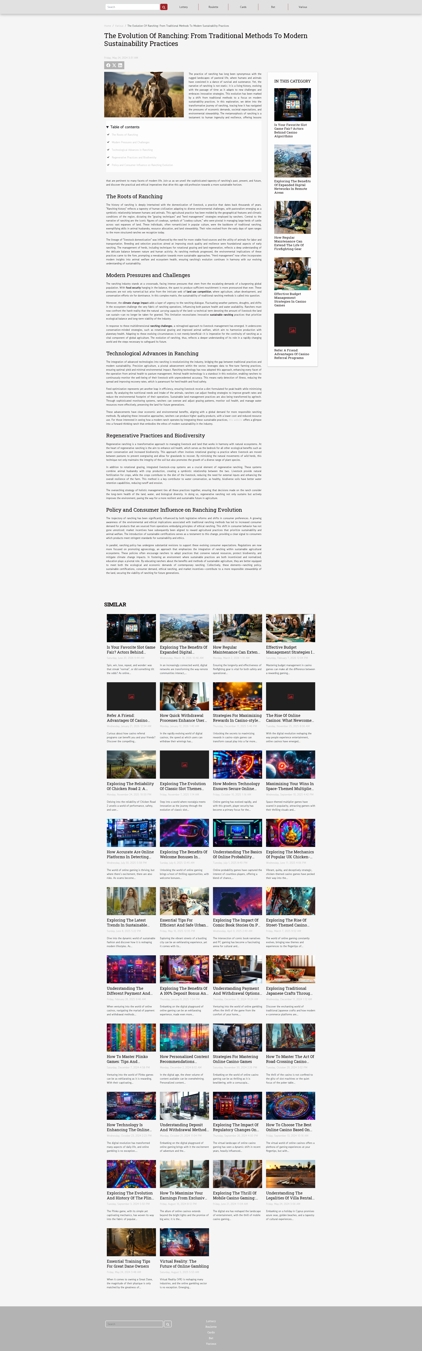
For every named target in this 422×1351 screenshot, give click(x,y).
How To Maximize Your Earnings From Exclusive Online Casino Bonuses (183, 1197)
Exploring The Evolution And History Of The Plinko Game (131, 1197)
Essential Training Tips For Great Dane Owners (128, 1264)
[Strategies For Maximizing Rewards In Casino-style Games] (237, 696)
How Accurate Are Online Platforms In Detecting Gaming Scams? (130, 856)
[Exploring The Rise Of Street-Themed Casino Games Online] (290, 901)
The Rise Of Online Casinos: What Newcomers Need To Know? (290, 720)
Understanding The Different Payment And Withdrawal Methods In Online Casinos (129, 996)
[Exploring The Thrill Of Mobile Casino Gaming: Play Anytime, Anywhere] (237, 1173)
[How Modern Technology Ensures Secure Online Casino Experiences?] (237, 764)
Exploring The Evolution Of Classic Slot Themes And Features (183, 788)
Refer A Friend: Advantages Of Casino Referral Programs (291, 354)
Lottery (183, 7)
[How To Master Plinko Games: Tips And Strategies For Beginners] (131, 1037)
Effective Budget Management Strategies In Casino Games (290, 299)
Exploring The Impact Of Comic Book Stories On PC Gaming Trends (236, 925)
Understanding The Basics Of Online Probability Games (237, 856)
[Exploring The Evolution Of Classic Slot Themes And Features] (184, 764)
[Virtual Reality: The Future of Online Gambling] (184, 1242)
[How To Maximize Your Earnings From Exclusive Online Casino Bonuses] (184, 1173)
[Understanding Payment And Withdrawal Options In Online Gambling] (237, 969)
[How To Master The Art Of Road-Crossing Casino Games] (290, 1037)
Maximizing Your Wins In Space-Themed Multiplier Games (290, 788)
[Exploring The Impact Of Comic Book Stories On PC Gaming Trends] (237, 901)
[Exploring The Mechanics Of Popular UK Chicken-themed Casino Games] (290, 832)
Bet (273, 7)
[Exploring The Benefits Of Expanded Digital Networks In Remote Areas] (292, 160)
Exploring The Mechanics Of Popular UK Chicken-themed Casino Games (290, 856)
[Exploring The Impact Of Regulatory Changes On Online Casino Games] (237, 1105)
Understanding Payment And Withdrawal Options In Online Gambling (236, 993)
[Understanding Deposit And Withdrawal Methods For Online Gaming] (184, 1105)
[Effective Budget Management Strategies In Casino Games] (292, 273)
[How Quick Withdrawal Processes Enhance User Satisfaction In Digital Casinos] (184, 696)
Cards (243, 7)
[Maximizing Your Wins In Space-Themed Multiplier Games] (290, 764)
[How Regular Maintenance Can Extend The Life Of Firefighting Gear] (292, 217)
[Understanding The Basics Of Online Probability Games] (237, 832)
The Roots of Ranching (125, 135)
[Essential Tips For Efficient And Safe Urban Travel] (184, 901)
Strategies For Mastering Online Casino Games (235, 1059)
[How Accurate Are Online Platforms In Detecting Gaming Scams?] (131, 832)
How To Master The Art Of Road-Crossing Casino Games (290, 1061)
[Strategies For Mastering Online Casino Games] (237, 1037)
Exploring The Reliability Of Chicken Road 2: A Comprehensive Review (130, 788)
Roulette (213, 7)
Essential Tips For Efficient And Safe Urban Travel (183, 925)
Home (107, 26)
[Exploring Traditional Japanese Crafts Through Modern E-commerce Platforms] (290, 969)
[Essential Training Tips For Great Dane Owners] (131, 1242)
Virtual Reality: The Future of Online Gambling (184, 1264)
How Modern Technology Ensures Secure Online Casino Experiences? (236, 788)
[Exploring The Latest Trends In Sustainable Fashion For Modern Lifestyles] (131, 901)
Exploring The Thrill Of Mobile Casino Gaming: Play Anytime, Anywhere (236, 1197)
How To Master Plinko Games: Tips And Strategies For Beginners (129, 1061)
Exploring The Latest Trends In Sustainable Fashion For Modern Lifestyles (127, 927)
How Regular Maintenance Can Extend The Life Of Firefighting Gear (289, 243)
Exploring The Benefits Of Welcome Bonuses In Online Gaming (183, 856)
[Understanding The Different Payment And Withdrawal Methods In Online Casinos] (131, 969)
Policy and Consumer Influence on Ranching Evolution (142, 165)
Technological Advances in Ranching (132, 150)
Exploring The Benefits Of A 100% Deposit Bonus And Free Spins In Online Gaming (184, 996)
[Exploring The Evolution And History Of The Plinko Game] (131, 1173)
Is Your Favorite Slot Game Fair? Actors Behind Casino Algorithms (290, 130)
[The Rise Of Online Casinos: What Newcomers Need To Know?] (290, 696)
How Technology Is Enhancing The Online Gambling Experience (128, 1129)
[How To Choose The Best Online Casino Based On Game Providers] (290, 1105)
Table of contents (124, 127)
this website (235, 420)
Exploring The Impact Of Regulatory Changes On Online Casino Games (235, 1129)
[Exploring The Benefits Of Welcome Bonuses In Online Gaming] (184, 832)
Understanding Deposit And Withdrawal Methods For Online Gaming (184, 1129)
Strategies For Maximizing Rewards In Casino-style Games (237, 720)
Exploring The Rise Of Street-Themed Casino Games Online (286, 925)
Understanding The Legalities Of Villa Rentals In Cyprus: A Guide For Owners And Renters (290, 1200)
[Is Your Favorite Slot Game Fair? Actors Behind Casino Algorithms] (292, 104)
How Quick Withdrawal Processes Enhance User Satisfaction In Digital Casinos (182, 723)
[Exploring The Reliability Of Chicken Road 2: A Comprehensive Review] (131, 764)
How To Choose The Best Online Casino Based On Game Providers (288, 1129)
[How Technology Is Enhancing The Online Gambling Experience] (131, 1105)
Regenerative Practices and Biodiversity (134, 157)
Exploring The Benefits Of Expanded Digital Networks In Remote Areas (292, 186)
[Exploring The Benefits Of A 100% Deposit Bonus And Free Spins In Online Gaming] (184, 969)
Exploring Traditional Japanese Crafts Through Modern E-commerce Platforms (289, 996)
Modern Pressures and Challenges (131, 142)
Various (303, 7)
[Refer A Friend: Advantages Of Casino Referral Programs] (292, 330)
